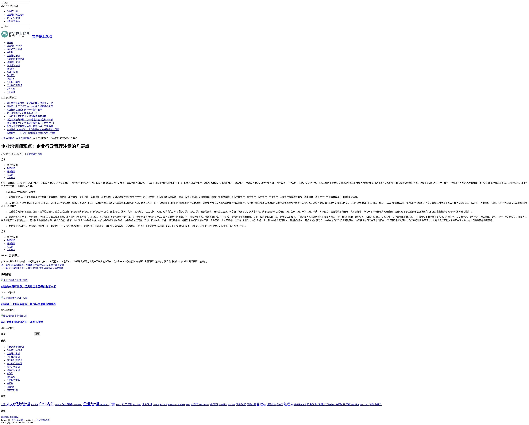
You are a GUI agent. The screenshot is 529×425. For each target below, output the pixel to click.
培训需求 (163, 405)
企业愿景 (58, 405)
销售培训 (11, 69)
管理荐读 (11, 377)
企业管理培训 (13, 55)
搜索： (4, 334)
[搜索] (2, 3)
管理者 (261, 404)
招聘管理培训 (204, 405)
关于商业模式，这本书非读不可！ (23, 113)
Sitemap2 (14, 417)
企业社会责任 (77, 405)
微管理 (188, 405)
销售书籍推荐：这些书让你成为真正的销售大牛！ (31, 123)
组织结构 (271, 404)
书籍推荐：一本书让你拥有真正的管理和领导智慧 (31, 133)
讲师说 (10, 52)
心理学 (195, 404)
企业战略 (66, 404)
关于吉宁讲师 (13, 18)
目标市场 (231, 405)
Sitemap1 (5, 417)
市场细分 (181, 405)
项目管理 (355, 404)
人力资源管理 (18, 404)
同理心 (119, 405)
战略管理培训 (13, 62)
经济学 (279, 404)
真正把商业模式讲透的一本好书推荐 (24, 110)
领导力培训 (12, 72)
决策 (112, 404)
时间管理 (214, 404)
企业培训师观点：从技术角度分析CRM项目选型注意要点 (32, 265)
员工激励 (137, 404)
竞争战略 (251, 404)
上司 (3, 404)
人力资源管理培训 (15, 59)
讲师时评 (11, 89)
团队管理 (147, 404)
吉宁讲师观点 (7, 138)
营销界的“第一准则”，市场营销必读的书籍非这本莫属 (33, 129)
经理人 (289, 404)
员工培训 (11, 75)
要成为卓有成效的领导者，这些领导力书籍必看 (30, 126)
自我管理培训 (315, 404)
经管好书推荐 (13, 380)
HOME (10, 42)
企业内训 (11, 79)
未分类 (10, 373)
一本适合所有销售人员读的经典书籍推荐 (26, 116)
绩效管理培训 (300, 404)
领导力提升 (375, 404)
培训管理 (156, 405)
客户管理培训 (172, 405)
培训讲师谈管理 (14, 49)
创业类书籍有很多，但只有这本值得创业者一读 (30, 103)
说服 (348, 404)
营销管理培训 (329, 404)
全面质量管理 (104, 405)
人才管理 (34, 404)
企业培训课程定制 (15, 15)
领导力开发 (364, 405)
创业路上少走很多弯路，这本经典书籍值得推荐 (30, 106)
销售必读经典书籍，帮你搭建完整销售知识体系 (30, 119)
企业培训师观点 (14, 46)
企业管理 (11, 92)
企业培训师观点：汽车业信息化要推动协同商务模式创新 (32, 268)
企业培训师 (12, 11)
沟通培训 (223, 404)
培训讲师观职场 (14, 85)
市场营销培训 (13, 65)
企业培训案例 (13, 82)
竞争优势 (241, 404)
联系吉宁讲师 (13, 21)
